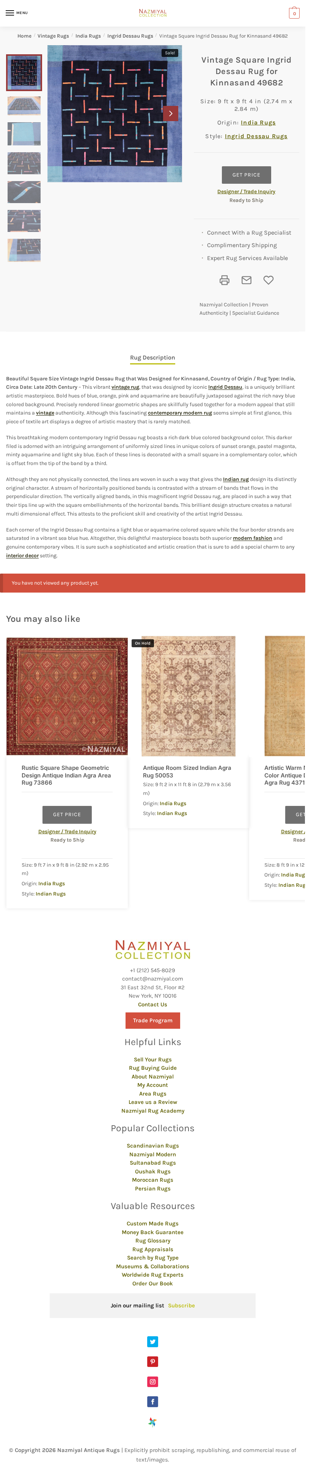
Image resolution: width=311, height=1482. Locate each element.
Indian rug (236, 479)
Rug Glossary (152, 1240)
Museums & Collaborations (152, 1266)
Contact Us (152, 1004)
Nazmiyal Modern (152, 1154)
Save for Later (268, 280)
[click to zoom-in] (114, 114)
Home (24, 36)
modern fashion (252, 538)
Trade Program (153, 1020)
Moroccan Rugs (152, 1179)
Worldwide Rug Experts (153, 1274)
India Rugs (88, 36)
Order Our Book (152, 1283)
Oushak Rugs (153, 1171)
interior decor (22, 555)
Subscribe (181, 1305)
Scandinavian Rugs (153, 1145)
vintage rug (125, 387)
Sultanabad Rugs (153, 1162)
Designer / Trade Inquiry (246, 191)
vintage (45, 413)
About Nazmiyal (153, 1076)
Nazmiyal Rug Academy (152, 1110)
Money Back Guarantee (153, 1232)
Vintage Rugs (53, 36)
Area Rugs (152, 1093)
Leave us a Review (153, 1102)
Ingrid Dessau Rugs (130, 36)
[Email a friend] (246, 280)
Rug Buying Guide (153, 1067)
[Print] (224, 280)
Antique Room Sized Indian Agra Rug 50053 (187, 771)
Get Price (246, 175)
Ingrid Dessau (225, 387)
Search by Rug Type (153, 1257)
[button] (170, 113)
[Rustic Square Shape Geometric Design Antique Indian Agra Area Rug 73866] (67, 696)
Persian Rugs (153, 1188)
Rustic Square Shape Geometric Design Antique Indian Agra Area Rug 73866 (66, 775)
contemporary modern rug (180, 413)
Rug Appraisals (152, 1249)
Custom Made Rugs (153, 1223)
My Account (152, 1085)
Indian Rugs (51, 894)
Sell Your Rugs (153, 1059)
